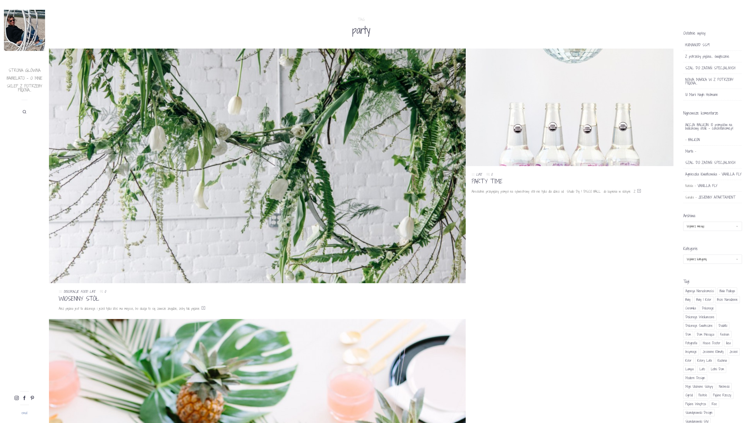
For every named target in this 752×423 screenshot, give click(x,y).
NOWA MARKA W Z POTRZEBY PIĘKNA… (709, 81)
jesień (733, 351)
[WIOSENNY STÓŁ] (257, 165)
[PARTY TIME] (570, 107)
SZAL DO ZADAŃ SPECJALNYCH (710, 67)
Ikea (728, 343)
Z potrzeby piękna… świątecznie (707, 56)
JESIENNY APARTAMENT (716, 197)
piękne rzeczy (722, 395)
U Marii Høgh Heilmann (701, 94)
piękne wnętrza (695, 404)
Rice (714, 404)
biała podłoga (727, 291)
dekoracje (708, 308)
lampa (689, 369)
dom (688, 334)
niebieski (724, 386)
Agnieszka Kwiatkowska (701, 174)
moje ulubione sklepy (699, 386)
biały (688, 299)
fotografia (691, 343)
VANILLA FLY (731, 174)
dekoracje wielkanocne (699, 317)
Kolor (688, 360)
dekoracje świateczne (699, 325)
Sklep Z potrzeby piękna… (24, 88)
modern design (695, 378)
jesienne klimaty (713, 351)
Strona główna (25, 70)
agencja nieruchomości (699, 291)
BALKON (694, 139)
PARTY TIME (487, 181)
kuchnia (722, 360)
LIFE (92, 291)
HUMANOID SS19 (697, 44)
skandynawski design (698, 412)
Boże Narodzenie (727, 299)
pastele (703, 395)
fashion (724, 334)
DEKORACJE (71, 291)
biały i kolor (703, 299)
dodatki (723, 325)
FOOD (84, 291)
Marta (689, 151)
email (24, 413)
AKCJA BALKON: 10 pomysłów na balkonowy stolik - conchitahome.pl (709, 126)
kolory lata (704, 360)
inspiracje (691, 351)
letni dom (717, 369)
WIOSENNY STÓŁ (79, 299)
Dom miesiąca (705, 334)
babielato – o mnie (24, 78)
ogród (689, 395)
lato (702, 369)
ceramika (690, 308)
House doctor (711, 343)
